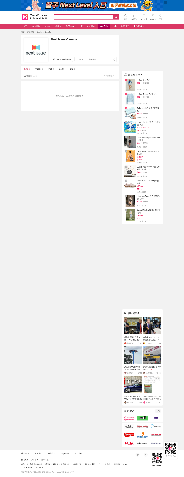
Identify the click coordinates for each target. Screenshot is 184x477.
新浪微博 (138, 455)
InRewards (28, 467)
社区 (81, 26)
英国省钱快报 (50, 464)
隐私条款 (44, 459)
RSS (146, 455)
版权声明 (78, 453)
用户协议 (34, 459)
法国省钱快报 (64, 464)
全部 (158, 411)
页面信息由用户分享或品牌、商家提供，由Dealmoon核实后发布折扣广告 (47, 472)
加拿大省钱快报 (36, 464)
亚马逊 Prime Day (121, 464)
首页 (25, 26)
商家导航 (104, 26)
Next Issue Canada (44, 32)
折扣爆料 (91, 26)
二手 (114, 26)
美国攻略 (70, 26)
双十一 (101, 464)
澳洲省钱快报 (89, 464)
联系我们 (38, 453)
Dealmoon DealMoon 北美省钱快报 (34, 16)
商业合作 (51, 453)
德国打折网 (77, 464)
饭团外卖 (125, 26)
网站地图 (24, 459)
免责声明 (65, 453)
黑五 (108, 464)
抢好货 (48, 26)
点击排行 (36, 26)
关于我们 (25, 453)
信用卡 (58, 26)
